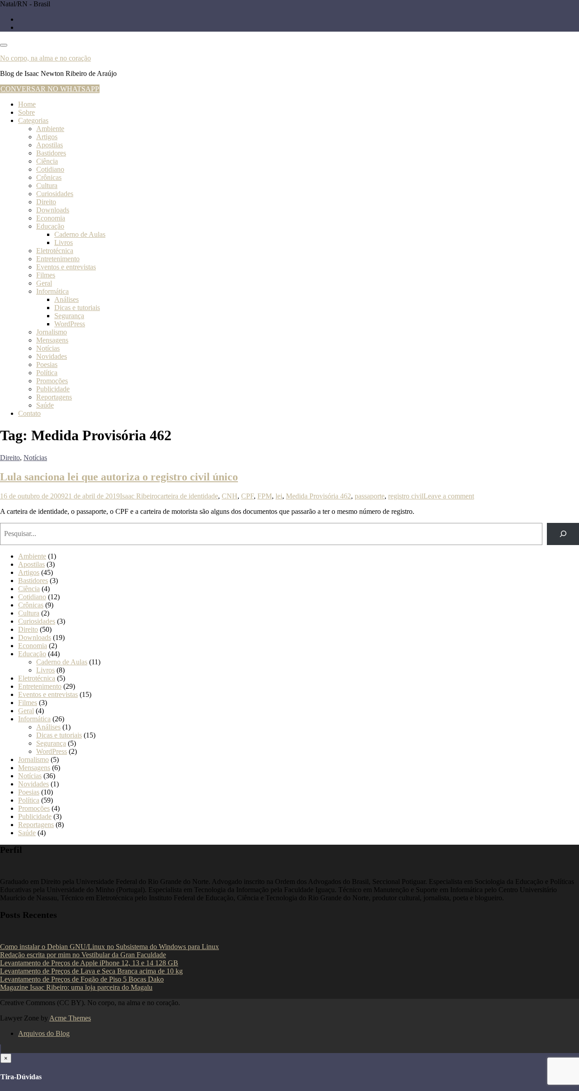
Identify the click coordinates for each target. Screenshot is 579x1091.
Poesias (46, 364)
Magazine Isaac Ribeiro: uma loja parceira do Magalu (76, 987)
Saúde (45, 405)
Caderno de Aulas (79, 234)
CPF (247, 496)
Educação (50, 226)
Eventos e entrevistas (66, 267)
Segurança (69, 316)
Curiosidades (54, 194)
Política (46, 372)
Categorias (33, 120)
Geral (44, 283)
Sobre (26, 112)
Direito (46, 202)
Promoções (52, 381)
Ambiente (50, 128)
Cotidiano (50, 169)
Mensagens (52, 340)
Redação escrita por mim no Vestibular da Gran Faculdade (83, 955)
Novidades (51, 356)
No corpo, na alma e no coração (45, 58)
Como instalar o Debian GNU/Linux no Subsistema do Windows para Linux (109, 946)
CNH (229, 496)
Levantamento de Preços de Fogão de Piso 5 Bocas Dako (82, 979)
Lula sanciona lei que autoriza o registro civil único (119, 477)
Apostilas (49, 145)
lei (278, 496)
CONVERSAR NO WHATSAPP (49, 89)
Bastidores (51, 153)
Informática (52, 291)
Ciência (47, 161)
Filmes (45, 275)
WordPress (69, 324)
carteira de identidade (187, 496)
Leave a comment (448, 496)
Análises (66, 299)
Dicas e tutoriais (77, 307)
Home (27, 104)
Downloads (52, 210)
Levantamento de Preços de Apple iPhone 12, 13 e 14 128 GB (89, 963)
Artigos (46, 137)
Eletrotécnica (54, 250)
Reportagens (54, 397)
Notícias (48, 348)
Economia (50, 218)
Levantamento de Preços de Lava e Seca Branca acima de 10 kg (91, 971)
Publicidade (53, 389)
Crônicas (49, 177)
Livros (63, 242)
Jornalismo (51, 332)
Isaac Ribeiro (138, 496)
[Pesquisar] (563, 534)
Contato (29, 413)
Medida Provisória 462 (318, 496)
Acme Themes (70, 1018)
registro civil (405, 496)
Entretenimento (58, 259)
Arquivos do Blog (44, 1033)
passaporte (369, 496)
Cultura (46, 185)
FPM (264, 496)
